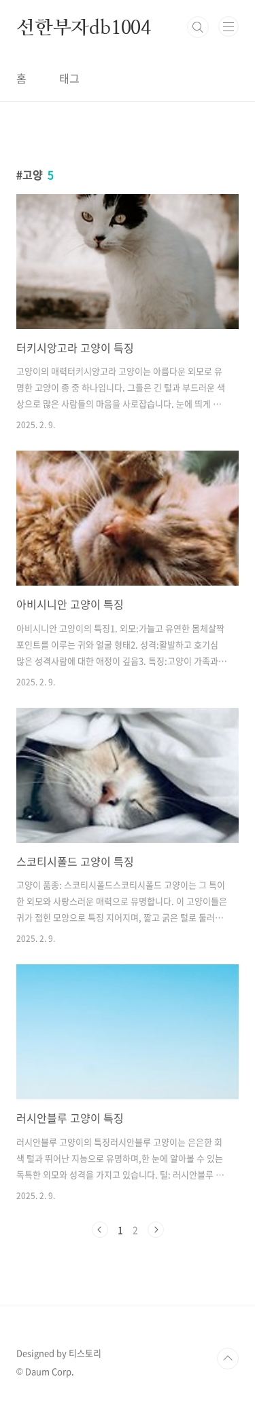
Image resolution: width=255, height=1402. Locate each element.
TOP (228, 1358)
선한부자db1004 (83, 27)
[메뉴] (228, 26)
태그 (69, 78)
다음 (156, 1229)
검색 (198, 27)
